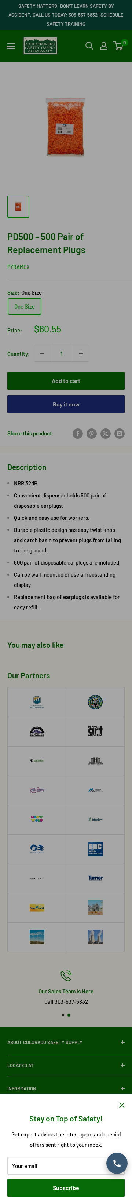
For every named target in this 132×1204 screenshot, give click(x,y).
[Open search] (89, 46)
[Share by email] (119, 433)
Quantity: (18, 353)
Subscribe (66, 1187)
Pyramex (18, 267)
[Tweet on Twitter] (105, 433)
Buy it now (66, 404)
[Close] (122, 1104)
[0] (118, 45)
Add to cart (66, 380)
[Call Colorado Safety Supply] (117, 1163)
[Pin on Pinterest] (92, 433)
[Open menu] (11, 46)
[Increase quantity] (81, 353)
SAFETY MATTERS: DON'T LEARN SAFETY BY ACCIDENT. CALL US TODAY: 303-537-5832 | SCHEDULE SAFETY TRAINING (66, 15)
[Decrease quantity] (42, 353)
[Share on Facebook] (78, 433)
